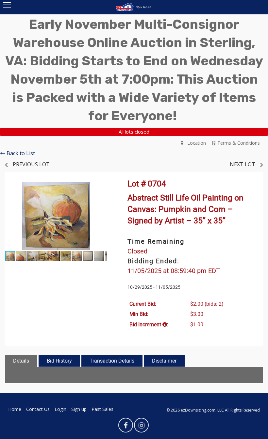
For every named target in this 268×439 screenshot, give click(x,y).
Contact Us (38, 409)
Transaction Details (112, 361)
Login (60, 409)
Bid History (59, 361)
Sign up (79, 409)
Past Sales (102, 409)
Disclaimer (164, 361)
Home (14, 409)
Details (21, 361)
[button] (101, 188)
